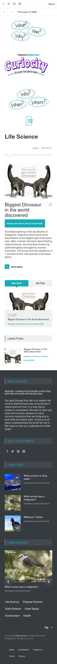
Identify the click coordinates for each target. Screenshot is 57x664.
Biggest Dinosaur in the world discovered (23, 209)
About (11, 649)
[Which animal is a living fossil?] (13, 482)
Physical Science (32, 602)
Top (46, 627)
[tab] (16, 285)
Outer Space (32, 608)
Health (27, 615)
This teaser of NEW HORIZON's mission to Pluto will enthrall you (28, 11)
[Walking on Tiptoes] (13, 523)
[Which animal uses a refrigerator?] (13, 503)
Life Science (19, 223)
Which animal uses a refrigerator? (34, 498)
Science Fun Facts (42, 483)
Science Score (21, 635)
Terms (12, 656)
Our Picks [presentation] (40, 283)
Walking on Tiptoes (33, 517)
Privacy (22, 656)
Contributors (23, 649)
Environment (12, 615)
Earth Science (13, 608)
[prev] (17, 477)
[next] (17, 527)
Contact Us (37, 649)
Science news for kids (34, 223)
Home (35, 147)
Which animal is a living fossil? (35, 477)
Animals (10, 223)
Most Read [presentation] (16, 283)
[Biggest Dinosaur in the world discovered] (28, 181)
